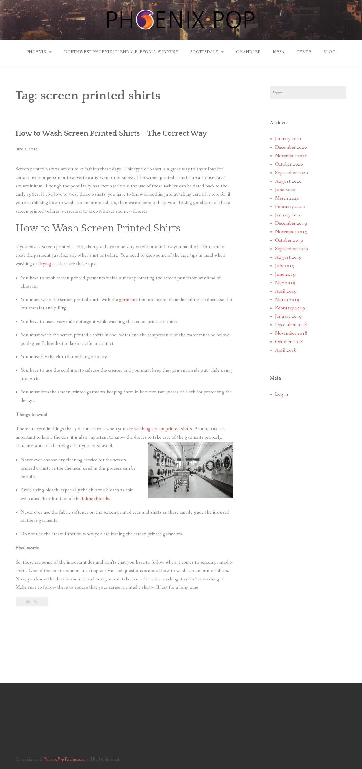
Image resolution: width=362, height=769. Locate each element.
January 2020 (288, 215)
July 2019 (284, 266)
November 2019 (291, 232)
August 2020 (288, 181)
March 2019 (287, 299)
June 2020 (285, 190)
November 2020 (291, 156)
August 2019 (288, 257)
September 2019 (291, 249)
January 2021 (288, 139)
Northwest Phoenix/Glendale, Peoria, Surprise (121, 52)
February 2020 (290, 206)
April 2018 (286, 350)
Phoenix (36, 52)
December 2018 (291, 325)
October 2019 (289, 240)
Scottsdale (204, 52)
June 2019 (285, 274)
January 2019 (288, 316)
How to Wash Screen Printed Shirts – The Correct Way (111, 133)
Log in (281, 394)
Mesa (279, 52)
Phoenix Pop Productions (64, 759)
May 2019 (285, 283)
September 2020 (291, 173)
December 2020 (291, 147)
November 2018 (291, 333)
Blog (329, 52)
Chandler (248, 52)
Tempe (304, 52)
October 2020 (289, 164)
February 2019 (290, 308)
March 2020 (287, 198)
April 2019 (286, 291)
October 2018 (289, 342)
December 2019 (291, 223)
